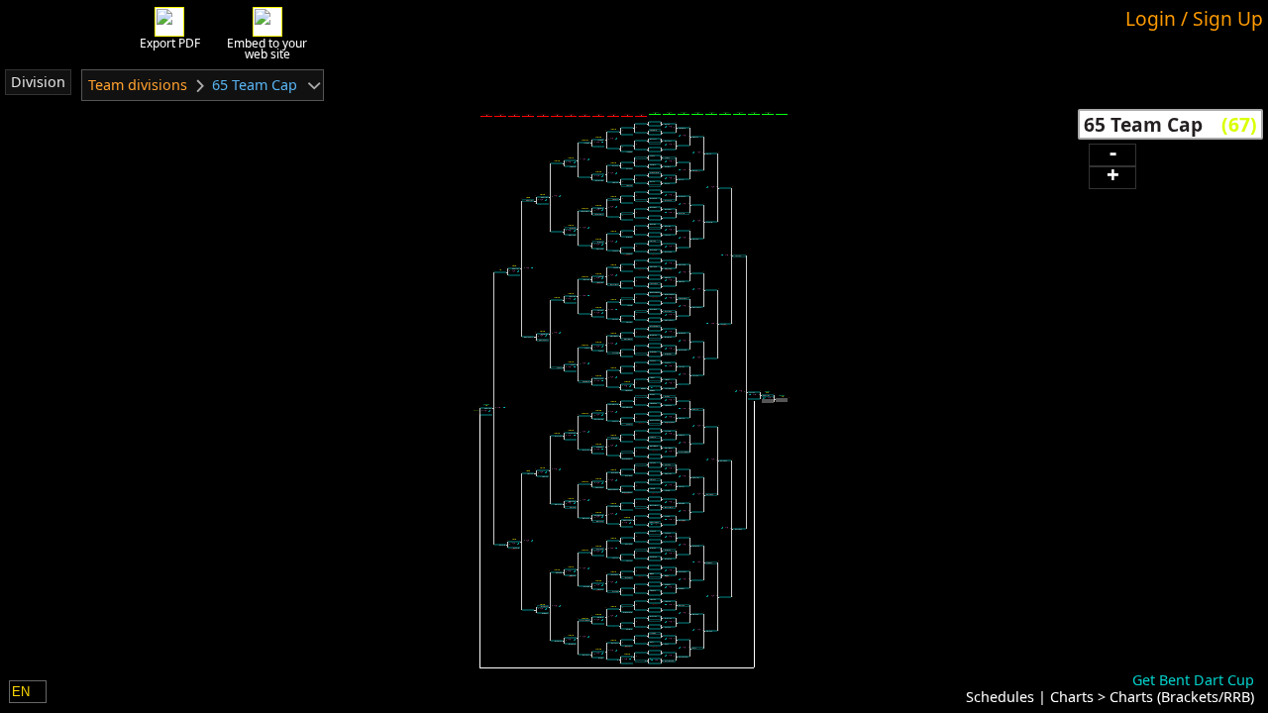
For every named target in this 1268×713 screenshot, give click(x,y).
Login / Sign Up (1194, 18)
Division (38, 81)
